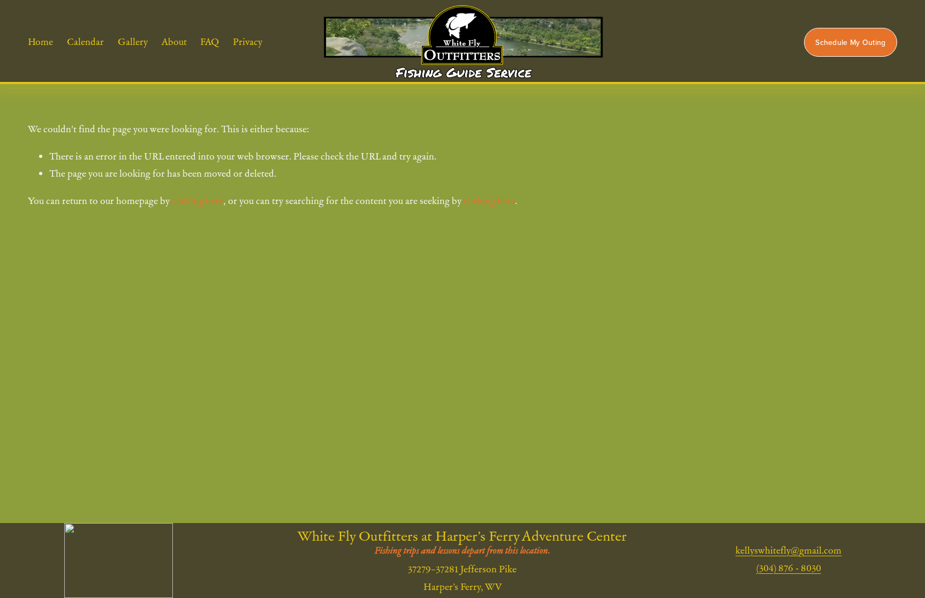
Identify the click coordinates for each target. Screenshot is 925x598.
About (174, 41)
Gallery (133, 41)
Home (40, 41)
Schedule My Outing (850, 42)
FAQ (209, 41)
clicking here (197, 200)
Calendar (85, 41)
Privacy (247, 41)
